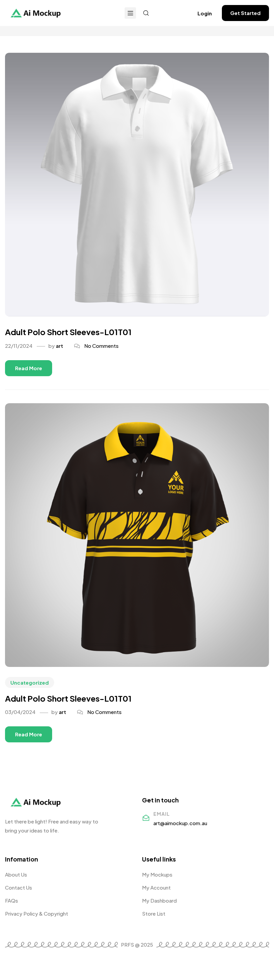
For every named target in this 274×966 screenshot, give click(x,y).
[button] (204, 13)
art (59, 345)
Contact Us (18, 887)
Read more (28, 368)
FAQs (11, 900)
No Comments (101, 345)
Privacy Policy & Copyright (36, 913)
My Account (156, 887)
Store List (153, 913)
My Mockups (157, 874)
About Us (16, 874)
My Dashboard (159, 900)
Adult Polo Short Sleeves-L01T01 (68, 332)
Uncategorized (29, 682)
